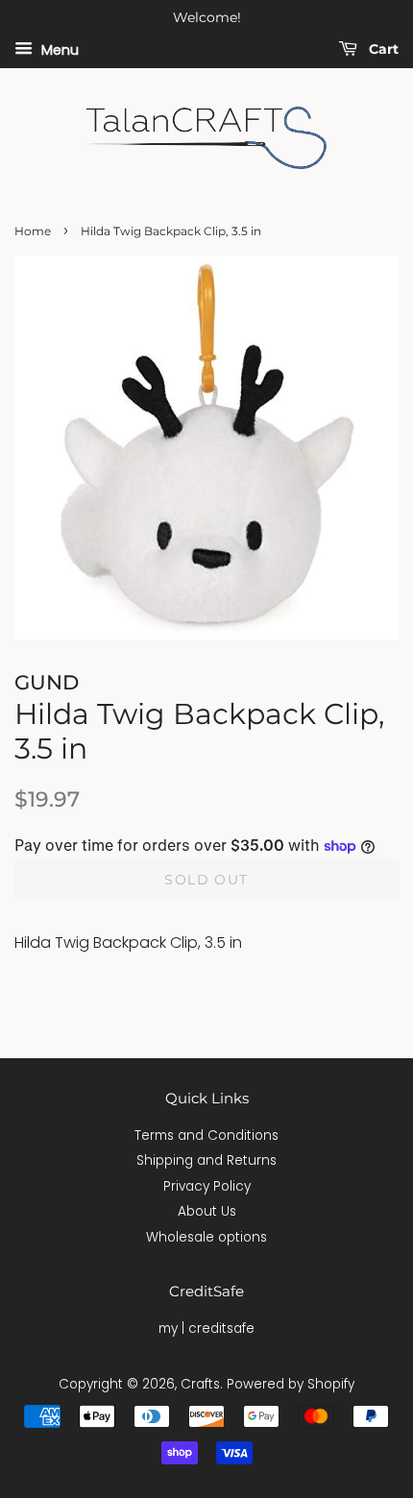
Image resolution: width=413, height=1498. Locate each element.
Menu (58, 49)
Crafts (200, 1384)
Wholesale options (206, 1237)
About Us (207, 1211)
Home (32, 231)
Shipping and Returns (206, 1160)
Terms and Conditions (206, 1135)
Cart (382, 49)
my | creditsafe (206, 1328)
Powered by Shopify (290, 1384)
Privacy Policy (207, 1186)
